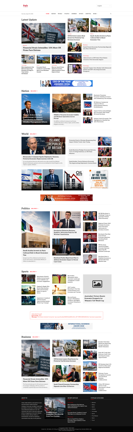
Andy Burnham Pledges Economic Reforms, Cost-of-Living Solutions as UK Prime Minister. (82, 151)
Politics (66, 13)
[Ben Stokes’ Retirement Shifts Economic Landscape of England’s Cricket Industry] (59, 279)
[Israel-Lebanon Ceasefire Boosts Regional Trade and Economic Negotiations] (31, 179)
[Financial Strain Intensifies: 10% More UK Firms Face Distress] (43, 38)
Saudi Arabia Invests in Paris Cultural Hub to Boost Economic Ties (100, 38)
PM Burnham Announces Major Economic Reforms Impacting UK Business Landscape (104, 248)
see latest (33, 91)
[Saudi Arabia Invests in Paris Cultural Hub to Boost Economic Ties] (101, 25)
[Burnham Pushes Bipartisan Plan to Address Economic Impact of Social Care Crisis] (66, 247)
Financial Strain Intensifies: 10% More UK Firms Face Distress (54, 414)
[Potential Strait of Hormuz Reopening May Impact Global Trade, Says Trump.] (105, 141)
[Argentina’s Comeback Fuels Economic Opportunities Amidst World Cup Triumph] (28, 300)
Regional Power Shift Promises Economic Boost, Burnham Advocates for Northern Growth (104, 227)
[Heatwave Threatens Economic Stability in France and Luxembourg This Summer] (87, 97)
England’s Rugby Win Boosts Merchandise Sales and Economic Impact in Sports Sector (43, 290)
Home (47, 13)
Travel (93, 420)
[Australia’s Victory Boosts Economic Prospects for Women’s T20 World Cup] (97, 288)
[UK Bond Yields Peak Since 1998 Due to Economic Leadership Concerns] (52, 179)
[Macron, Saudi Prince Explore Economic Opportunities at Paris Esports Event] (58, 59)
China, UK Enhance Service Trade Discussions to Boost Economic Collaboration (104, 387)
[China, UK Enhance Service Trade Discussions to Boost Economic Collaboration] (90, 387)
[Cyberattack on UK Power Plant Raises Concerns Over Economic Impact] (75, 58)
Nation (53, 13)
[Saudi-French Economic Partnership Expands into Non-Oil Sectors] (75, 47)
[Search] (111, 13)
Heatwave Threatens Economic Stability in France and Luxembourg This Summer (103, 97)
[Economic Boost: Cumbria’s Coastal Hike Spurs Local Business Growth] (43, 59)
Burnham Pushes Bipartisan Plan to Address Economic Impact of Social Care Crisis (66, 260)
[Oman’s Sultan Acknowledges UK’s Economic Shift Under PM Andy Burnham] (87, 112)
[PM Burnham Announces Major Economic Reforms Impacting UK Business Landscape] (90, 248)
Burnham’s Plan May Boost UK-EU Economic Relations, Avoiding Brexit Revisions (104, 237)
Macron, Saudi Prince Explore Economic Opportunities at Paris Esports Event (76, 420)
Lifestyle (88, 13)
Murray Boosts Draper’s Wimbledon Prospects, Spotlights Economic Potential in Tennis (74, 300)
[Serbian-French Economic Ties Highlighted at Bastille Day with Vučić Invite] (87, 120)
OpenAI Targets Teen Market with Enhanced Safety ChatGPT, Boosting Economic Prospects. (97, 69)
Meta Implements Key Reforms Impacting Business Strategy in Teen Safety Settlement (27, 70)
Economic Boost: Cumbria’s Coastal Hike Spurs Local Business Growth (77, 413)
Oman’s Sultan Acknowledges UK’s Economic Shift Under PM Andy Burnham (102, 112)
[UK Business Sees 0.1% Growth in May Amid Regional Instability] (90, 365)
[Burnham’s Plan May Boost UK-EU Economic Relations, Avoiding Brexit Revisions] (90, 237)
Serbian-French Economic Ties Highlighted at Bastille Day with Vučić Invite (102, 120)
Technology (94, 411)
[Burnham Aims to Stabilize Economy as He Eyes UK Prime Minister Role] (90, 259)
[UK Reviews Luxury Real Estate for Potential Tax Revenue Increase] (78, 25)
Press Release (95, 415)
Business (74, 13)
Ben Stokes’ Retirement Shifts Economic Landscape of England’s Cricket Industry (74, 279)
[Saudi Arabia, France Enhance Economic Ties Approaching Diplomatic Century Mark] (105, 162)
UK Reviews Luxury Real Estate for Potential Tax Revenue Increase (76, 38)
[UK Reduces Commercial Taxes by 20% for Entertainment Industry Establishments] (87, 105)
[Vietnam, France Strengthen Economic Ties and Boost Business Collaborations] (90, 376)
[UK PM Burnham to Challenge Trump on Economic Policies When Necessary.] (90, 216)
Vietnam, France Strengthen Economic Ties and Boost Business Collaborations (104, 377)
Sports (81, 13)
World (60, 13)
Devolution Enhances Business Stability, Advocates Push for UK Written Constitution (65, 232)
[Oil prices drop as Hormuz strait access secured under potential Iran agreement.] (74, 179)
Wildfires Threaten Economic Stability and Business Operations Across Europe (66, 116)
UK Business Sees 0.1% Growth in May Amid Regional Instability (104, 366)
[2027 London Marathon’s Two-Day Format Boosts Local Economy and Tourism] (59, 289)
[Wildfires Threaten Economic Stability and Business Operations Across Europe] (66, 103)
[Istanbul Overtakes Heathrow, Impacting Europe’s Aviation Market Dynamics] (90, 344)
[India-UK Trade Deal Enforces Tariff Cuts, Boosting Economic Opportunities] (90, 355)
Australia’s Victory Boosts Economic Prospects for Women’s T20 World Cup (95, 298)
